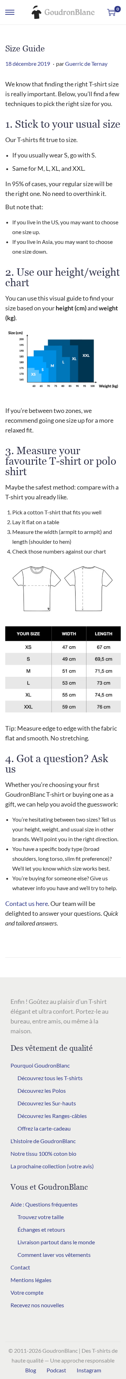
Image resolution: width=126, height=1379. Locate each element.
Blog (30, 1370)
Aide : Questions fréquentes (44, 1204)
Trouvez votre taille (41, 1216)
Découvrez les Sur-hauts (47, 1103)
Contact (20, 1267)
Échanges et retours (41, 1229)
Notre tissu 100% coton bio (43, 1153)
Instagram (89, 1370)
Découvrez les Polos (42, 1090)
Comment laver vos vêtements (54, 1254)
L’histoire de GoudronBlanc (43, 1141)
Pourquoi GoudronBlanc (40, 1065)
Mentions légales (30, 1279)
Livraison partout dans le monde (56, 1242)
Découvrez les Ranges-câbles (52, 1115)
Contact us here (26, 903)
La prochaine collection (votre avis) (52, 1166)
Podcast (56, 1370)
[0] (111, 12)
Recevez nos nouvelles (37, 1305)
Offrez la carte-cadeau (44, 1128)
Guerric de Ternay (86, 63)
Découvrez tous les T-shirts (50, 1078)
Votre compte (26, 1292)
